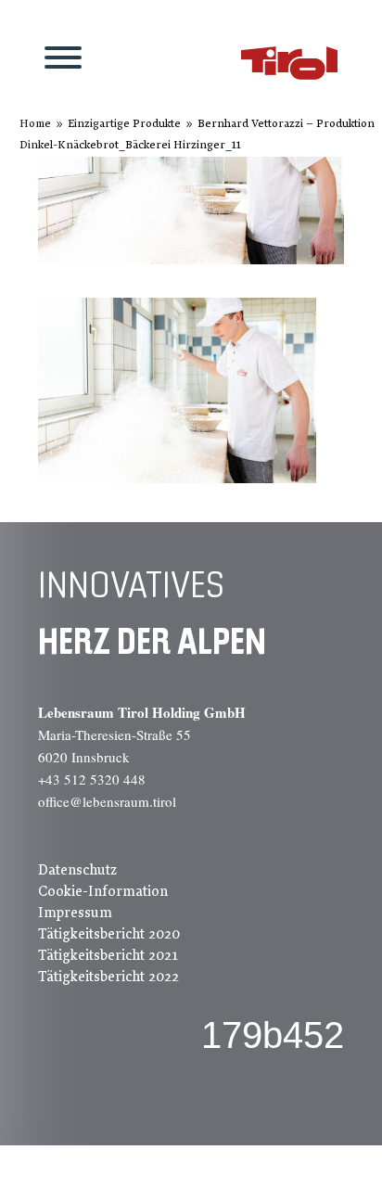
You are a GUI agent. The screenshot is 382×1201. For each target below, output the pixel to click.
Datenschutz (77, 870)
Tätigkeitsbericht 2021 (108, 955)
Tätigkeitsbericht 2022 (108, 976)
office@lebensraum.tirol (107, 801)
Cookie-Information (103, 891)
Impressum (75, 912)
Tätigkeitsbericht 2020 (109, 934)
